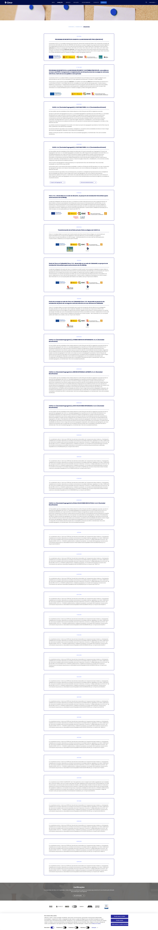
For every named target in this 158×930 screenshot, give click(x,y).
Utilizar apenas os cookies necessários (120, 924)
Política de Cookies (96, 923)
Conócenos (71, 26)
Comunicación (78, 26)
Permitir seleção (119, 920)
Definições (94, 927)
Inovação (76, 2)
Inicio (53, 2)
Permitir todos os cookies (119, 916)
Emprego (103, 2)
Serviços (68, 2)
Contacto (96, 2)
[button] (146, 2)
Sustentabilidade (86, 2)
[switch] (64, 928)
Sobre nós (60, 2)
